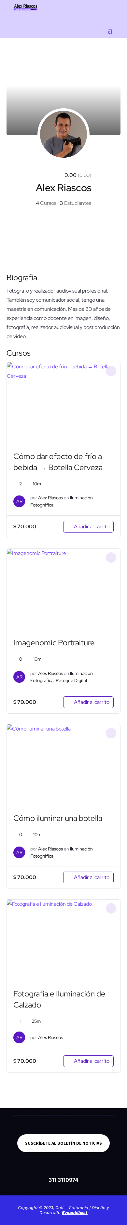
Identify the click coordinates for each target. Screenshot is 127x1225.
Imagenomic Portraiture (54, 643)
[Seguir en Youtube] (71, 1169)
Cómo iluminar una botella (57, 818)
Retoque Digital (71, 680)
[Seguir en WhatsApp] (88, 1169)
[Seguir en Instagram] (55, 1169)
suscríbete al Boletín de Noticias (63, 1143)
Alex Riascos (50, 498)
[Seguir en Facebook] (39, 1169)
